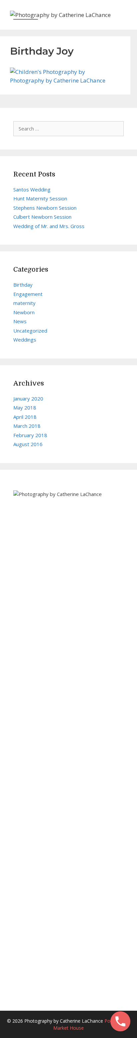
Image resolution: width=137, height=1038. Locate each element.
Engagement (28, 294)
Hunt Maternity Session (40, 198)
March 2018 (27, 425)
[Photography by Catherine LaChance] (60, 14)
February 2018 (30, 435)
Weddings (24, 339)
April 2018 (25, 416)
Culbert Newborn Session (42, 216)
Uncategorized (30, 330)
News (20, 321)
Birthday (23, 284)
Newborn (24, 312)
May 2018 (24, 407)
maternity (24, 303)
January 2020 (28, 398)
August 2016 (28, 444)
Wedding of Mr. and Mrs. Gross (48, 226)
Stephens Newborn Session (44, 207)
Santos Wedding (32, 189)
